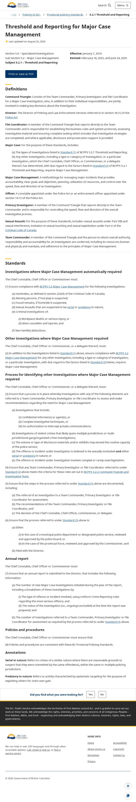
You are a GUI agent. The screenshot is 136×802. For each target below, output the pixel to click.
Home (91, 742)
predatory (84, 307)
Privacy (91, 761)
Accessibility (120, 742)
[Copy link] (128, 796)
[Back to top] (128, 785)
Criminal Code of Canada (20, 230)
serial (70, 307)
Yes (91, 694)
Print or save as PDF (21, 74)
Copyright (118, 749)
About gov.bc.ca (96, 749)
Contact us (119, 755)
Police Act (11, 117)
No (102, 694)
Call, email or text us (38, 749)
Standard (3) (100, 166)
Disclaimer (93, 755)
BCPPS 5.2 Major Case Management (62, 286)
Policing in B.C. (32, 14)
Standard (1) (68, 152)
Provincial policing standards (65, 14)
